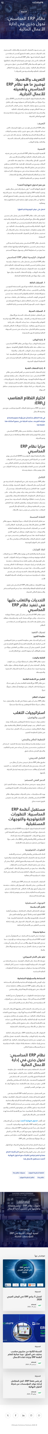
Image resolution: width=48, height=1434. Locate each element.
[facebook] (15, 1415)
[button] (2, 3)
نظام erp (41, 1177)
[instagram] (31, 1415)
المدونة (24, 11)
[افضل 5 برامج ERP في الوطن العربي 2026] (24, 1285)
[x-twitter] (8, 1415)
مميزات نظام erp (19, 1172)
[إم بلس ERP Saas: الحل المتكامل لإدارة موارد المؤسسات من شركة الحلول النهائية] (24, 1385)
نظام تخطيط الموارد (27, 1177)
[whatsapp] (39, 1415)
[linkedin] (23, 1415)
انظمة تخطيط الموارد (36, 1172)
